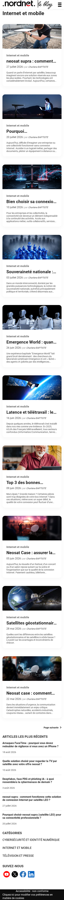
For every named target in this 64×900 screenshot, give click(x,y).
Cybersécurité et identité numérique (31, 839)
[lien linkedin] (31, 874)
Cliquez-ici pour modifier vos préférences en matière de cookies (27, 896)
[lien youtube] (6, 874)
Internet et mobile (17, 848)
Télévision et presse (18, 855)
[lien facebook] (23, 874)
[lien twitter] (14, 874)
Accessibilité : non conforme (32, 891)
